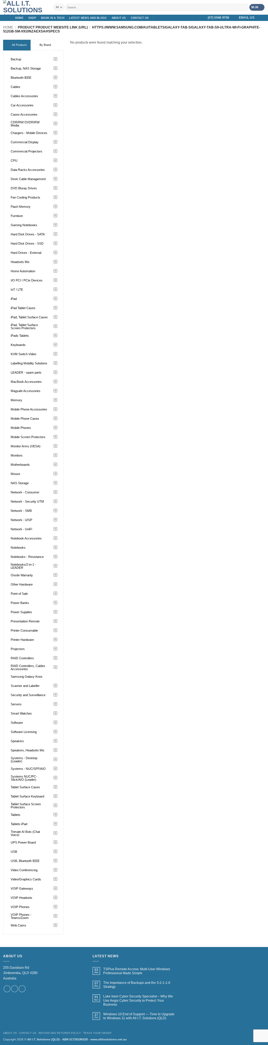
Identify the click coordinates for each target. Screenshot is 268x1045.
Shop (32, 17)
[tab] (17, 45)
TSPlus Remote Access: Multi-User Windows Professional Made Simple (136, 971)
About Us (119, 17)
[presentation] (17, 45)
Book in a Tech (52, 17)
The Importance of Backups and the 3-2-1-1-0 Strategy (136, 984)
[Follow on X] (173, 18)
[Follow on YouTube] (195, 18)
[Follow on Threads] (179, 18)
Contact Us (140, 17)
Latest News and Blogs (88, 17)
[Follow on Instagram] (162, 18)
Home (19, 17)
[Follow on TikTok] (168, 18)
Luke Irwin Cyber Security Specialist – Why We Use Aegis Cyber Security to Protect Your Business (138, 1000)
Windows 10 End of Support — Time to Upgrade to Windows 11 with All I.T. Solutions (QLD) (138, 1016)
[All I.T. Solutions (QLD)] (25, 7)
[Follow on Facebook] (157, 18)
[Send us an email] (14, 988)
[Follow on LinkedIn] (190, 18)
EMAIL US (246, 17)
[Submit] (244, 7)
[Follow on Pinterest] (184, 18)
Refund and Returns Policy (60, 1033)
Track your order (97, 1033)
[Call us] (22, 988)
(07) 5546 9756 (218, 17)
